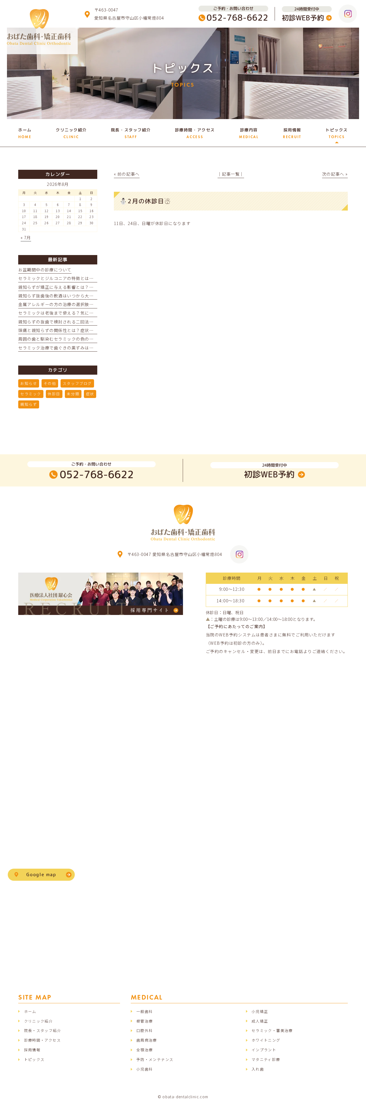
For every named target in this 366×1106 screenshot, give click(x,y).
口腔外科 (144, 1030)
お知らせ (28, 383)
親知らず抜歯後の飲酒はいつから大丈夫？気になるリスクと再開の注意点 (91, 295)
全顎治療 (144, 1049)
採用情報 (32, 1049)
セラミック (30, 393)
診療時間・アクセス (42, 1040)
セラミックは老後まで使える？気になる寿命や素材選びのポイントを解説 (91, 313)
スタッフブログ (77, 383)
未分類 (73, 393)
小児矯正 (260, 1011)
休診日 (54, 393)
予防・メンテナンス (154, 1059)
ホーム (30, 1011)
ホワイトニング (266, 1040)
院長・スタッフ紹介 (42, 1030)
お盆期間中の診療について (44, 269)
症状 (90, 393)
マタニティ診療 (266, 1059)
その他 (50, 383)
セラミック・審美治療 (272, 1030)
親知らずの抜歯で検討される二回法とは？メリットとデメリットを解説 (89, 322)
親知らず (28, 404)
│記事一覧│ (231, 174)
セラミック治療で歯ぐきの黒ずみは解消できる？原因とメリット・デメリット (95, 348)
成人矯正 (260, 1021)
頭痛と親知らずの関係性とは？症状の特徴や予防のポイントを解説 (84, 330)
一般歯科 (144, 1011)
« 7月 (26, 237)
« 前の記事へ (127, 174)
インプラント (264, 1049)
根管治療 (144, 1021)
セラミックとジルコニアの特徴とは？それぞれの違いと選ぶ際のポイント (91, 278)
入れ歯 (258, 1069)
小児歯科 (144, 1069)
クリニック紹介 (38, 1021)
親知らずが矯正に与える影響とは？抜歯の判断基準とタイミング (82, 287)
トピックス (34, 1059)
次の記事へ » (335, 174)
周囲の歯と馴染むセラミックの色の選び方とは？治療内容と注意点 (84, 339)
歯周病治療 (146, 1040)
